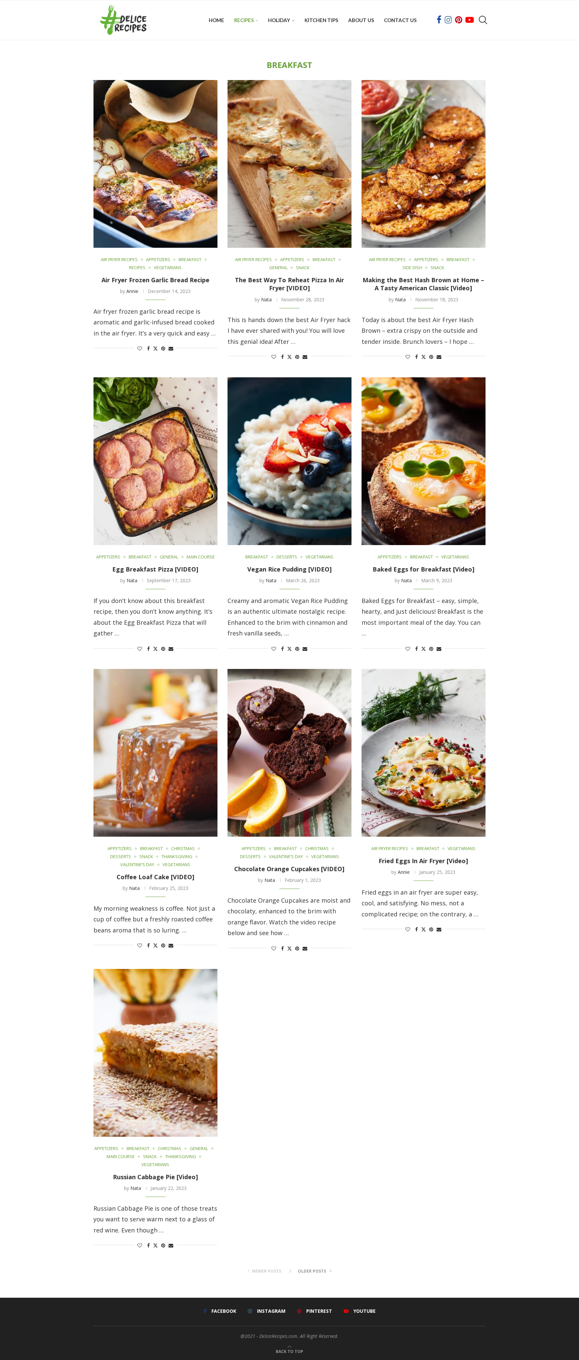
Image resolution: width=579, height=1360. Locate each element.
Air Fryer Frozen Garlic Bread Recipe (155, 280)
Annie (132, 291)
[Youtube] (469, 20)
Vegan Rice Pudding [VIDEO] (289, 569)
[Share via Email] (171, 348)
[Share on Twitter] (155, 348)
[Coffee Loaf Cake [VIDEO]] (155, 753)
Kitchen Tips (321, 20)
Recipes (244, 20)
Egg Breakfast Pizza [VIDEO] (155, 569)
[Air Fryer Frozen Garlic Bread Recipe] (155, 164)
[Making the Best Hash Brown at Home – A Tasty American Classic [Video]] (424, 164)
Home (216, 20)
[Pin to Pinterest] (163, 348)
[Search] (482, 20)
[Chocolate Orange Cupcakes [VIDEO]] (289, 753)
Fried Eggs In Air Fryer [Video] (423, 861)
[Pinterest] (458, 20)
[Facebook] (439, 20)
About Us (361, 20)
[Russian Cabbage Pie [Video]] (155, 1053)
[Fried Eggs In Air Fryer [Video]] (424, 753)
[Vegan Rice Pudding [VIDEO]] (289, 461)
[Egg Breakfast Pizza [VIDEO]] (155, 461)
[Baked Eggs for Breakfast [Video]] (424, 461)
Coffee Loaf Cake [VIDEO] (155, 877)
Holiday (279, 20)
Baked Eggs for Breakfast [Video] (423, 569)
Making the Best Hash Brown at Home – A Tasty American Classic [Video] (423, 284)
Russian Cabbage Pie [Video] (155, 1177)
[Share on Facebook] (148, 348)
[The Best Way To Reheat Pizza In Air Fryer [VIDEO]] (289, 164)
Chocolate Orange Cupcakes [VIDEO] (289, 869)
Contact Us (400, 20)
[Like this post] (139, 348)
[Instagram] (448, 20)
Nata (266, 299)
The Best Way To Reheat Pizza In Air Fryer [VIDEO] (289, 284)
